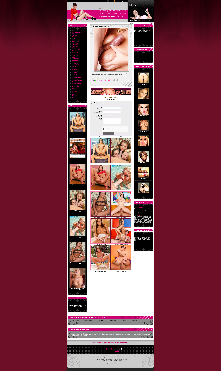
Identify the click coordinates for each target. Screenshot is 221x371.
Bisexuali (74, 35)
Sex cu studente (76, 83)
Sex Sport (74, 92)
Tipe (73, 97)
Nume (99, 108)
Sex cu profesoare (77, 80)
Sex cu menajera (76, 77)
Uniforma (74, 99)
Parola (98, 112)
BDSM (73, 33)
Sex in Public (75, 86)
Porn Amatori (75, 69)
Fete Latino (75, 44)
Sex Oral (74, 91)
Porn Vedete (75, 71)
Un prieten (140, 207)
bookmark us (104, 0)
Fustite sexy (75, 52)
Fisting (74, 47)
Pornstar (74, 72)
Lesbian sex (75, 63)
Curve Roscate (76, 40)
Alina (138, 215)
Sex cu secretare (76, 82)
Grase (73, 57)
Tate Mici (74, 96)
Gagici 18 (74, 54)
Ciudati (74, 38)
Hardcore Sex (75, 58)
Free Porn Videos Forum (122, 342)
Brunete (74, 37)
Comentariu (99, 119)
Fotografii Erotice (76, 49)
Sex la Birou (75, 89)
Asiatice (74, 30)
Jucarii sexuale (76, 60)
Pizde (73, 68)
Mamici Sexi (75, 65)
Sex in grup (75, 85)
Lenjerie (74, 61)
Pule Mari (74, 74)
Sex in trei (75, 88)
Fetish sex (75, 46)
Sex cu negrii (75, 79)
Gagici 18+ (75, 55)
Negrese (74, 66)
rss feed (112, 0)
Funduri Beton (76, 51)
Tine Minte (99, 116)
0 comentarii (104, 78)
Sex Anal (74, 75)
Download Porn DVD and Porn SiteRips (103, 342)
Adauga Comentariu (108, 133)
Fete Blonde (75, 43)
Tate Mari (74, 94)
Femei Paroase (76, 41)
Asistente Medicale (77, 32)
